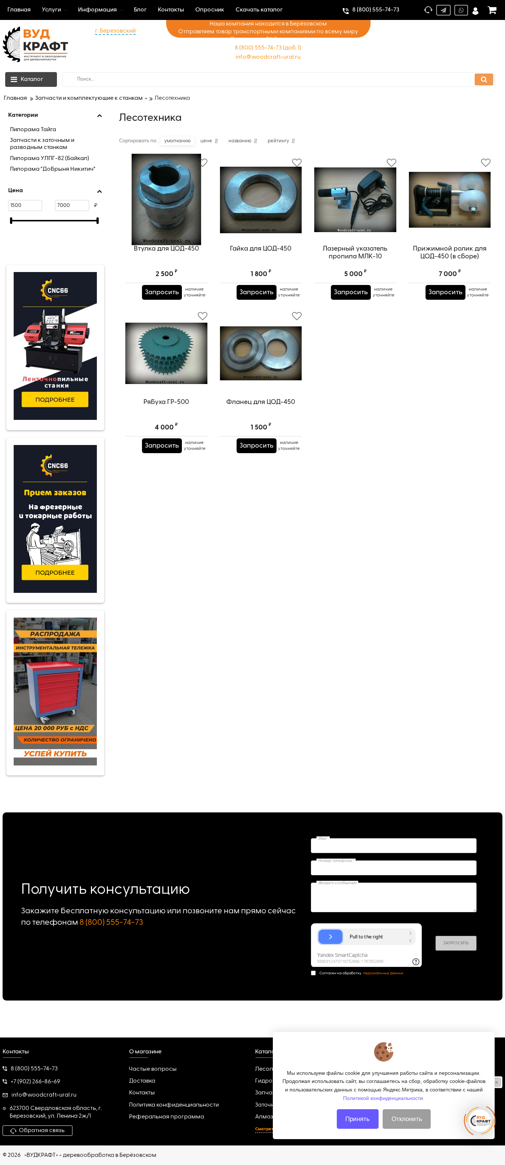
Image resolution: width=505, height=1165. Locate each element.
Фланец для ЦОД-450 (260, 402)
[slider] (11, 220)
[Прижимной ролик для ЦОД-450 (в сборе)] (450, 199)
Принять (357, 1118)
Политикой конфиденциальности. (383, 1098)
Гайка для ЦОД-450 (260, 248)
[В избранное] (202, 163)
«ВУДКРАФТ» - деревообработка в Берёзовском (90, 1155)
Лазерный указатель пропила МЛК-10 (355, 252)
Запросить (162, 292)
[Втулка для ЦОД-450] (166, 199)
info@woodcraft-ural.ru (268, 57)
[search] (484, 79)
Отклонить (407, 1118)
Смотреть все (269, 1129)
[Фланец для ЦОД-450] (261, 353)
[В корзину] (134, 292)
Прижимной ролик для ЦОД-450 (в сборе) (450, 252)
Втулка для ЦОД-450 (166, 248)
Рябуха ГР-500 (166, 402)
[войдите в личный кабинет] (475, 10)
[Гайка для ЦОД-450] (261, 199)
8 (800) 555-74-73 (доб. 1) (268, 48)
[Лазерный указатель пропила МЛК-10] (355, 199)
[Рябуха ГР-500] (166, 353)
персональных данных (383, 973)
